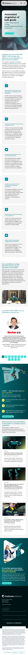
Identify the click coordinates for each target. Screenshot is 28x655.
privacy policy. (4, 645)
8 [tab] (25, 356)
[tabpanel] (14, 332)
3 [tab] (9, 356)
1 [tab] (3, 356)
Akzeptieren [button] (15, 652)
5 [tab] (15, 356)
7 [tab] (21, 356)
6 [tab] (18, 356)
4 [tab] (12, 356)
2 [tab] (6, 356)
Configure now (8, 416)
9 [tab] (9, 359)
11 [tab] (15, 359)
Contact (5, 609)
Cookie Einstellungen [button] (7, 652)
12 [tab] (18, 359)
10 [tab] (12, 359)
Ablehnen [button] (22, 652)
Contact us (9, 33)
